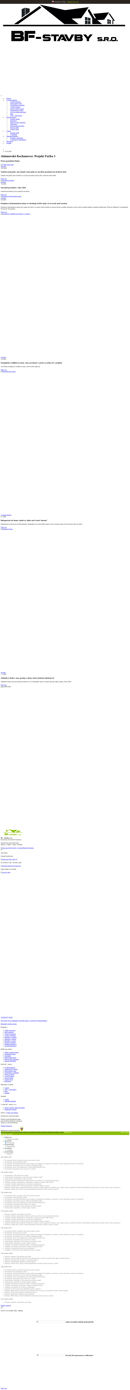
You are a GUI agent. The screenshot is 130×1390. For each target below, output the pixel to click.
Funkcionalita (11, 1146)
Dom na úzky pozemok (12, 1059)
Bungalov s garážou (11, 1037)
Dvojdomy (8, 1056)
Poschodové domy (10, 1054)
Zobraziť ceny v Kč (72, 2)
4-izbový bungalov (10, 1034)
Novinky (3, 166)
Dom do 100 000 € (10, 1061)
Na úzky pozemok (10, 1042)
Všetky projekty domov (12, 1052)
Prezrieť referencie (6, 1126)
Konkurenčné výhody (11, 1069)
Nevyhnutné (10, 1143)
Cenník (7, 1088)
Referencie (8, 1081)
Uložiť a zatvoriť (6, 1305)
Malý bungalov (9, 1032)
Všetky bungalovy (10, 1030)
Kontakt (8, 143)
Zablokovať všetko (12, 1139)
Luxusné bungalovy (11, 1046)
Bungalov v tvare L (10, 1041)
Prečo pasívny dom (10, 1071)
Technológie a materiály (12, 1073)
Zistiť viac (4, 1388)
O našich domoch (6, 515)
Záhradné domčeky (10, 1101)
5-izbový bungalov (10, 1035)
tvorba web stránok (12, 1113)
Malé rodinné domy (10, 1057)
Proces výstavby (9, 1074)
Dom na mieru (9, 1078)
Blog (6, 1091)
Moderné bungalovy (11, 1044)
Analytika (10, 1150)
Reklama (9, 1154)
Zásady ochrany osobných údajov (15, 1108)
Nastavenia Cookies (11, 1109)
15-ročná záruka (9, 1076)
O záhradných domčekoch (18, 140)
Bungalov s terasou (10, 1039)
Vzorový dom (14, 129)
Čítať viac (4, 179)
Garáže (7, 1099)
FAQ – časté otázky (10, 1089)
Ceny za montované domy (18, 112)
